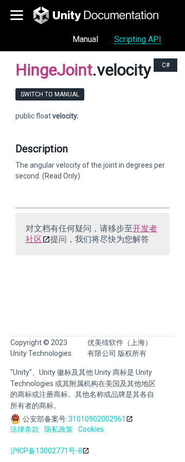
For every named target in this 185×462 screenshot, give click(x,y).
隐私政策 (58, 429)
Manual (85, 39)
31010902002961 (97, 419)
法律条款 (24, 429)
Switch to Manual (50, 94)
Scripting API (137, 39)
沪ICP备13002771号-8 (46, 451)
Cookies (91, 429)
